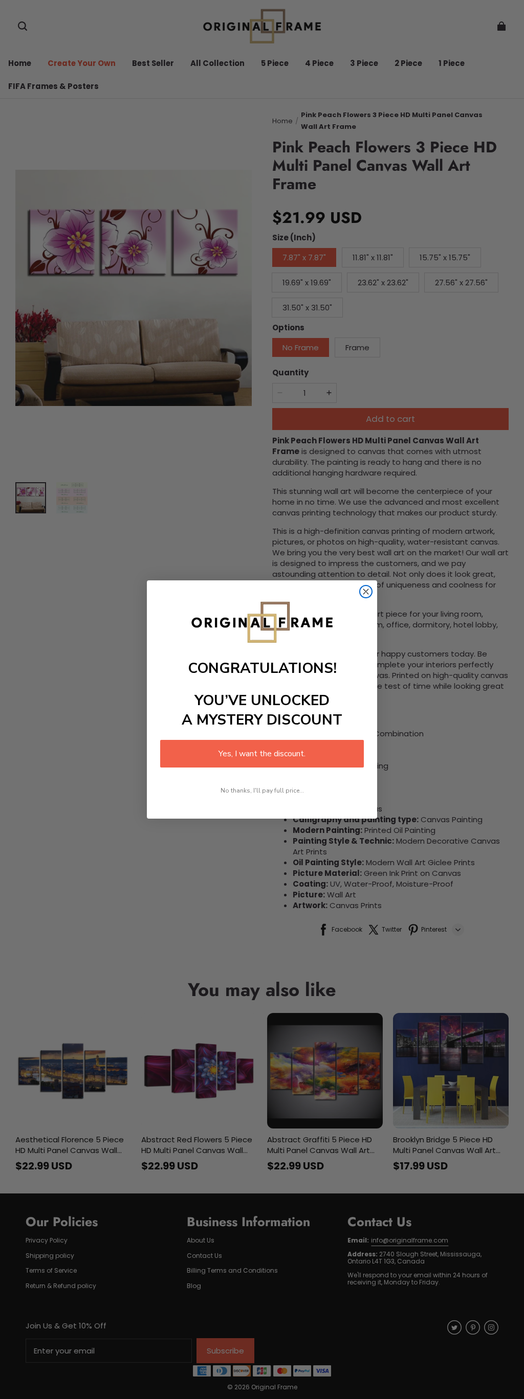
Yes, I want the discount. (262, 753)
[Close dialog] (366, 591)
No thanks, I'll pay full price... (262, 790)
